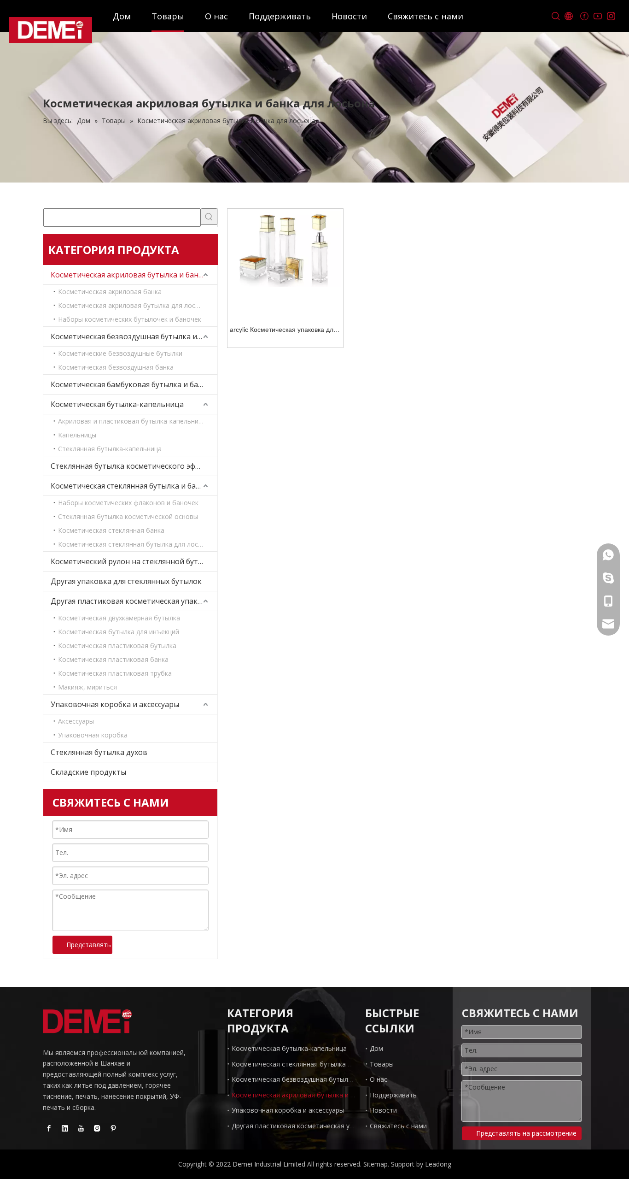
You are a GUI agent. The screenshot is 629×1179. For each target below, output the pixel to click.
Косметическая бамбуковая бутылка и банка (131, 384)
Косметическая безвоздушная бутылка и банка (134, 336)
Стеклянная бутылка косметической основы (128, 516)
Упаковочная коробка (93, 735)
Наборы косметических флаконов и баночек (128, 502)
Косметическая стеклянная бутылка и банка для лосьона (134, 486)
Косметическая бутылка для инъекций (118, 631)
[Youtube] (597, 16)
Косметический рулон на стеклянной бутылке (133, 561)
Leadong (438, 1164)
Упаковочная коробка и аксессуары (115, 704)
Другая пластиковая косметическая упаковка (133, 601)
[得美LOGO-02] (87, 1021)
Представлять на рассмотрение (89, 944)
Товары (167, 16)
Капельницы (77, 434)
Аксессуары (76, 721)
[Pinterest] (113, 1128)
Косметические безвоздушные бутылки (120, 353)
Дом (122, 16)
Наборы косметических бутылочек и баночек (129, 319)
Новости (349, 16)
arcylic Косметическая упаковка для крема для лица (283, 331)
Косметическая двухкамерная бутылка (119, 617)
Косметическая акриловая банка (110, 291)
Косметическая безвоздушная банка (116, 367)
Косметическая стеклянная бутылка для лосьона (135, 544)
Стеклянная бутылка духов (99, 752)
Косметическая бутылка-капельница (117, 404)
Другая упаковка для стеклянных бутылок (126, 581)
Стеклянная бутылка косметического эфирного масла (134, 466)
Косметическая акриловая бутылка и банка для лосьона (134, 275)
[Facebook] (584, 16)
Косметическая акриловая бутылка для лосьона (134, 305)
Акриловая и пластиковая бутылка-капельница (132, 421)
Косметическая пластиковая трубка (115, 673)
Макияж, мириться (87, 687)
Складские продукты (88, 772)
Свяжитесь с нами (425, 16)
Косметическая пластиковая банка (113, 659)
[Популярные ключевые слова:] (209, 216)
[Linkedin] (65, 1128)
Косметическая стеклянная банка (111, 530)
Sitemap (375, 1164)
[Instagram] (611, 16)
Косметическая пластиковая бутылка (117, 645)
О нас (216, 16)
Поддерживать (280, 16)
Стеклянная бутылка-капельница (110, 448)
